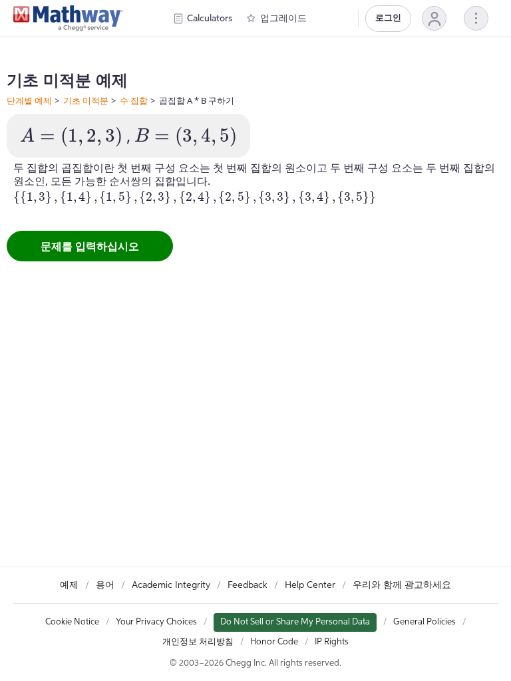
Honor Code (274, 642)
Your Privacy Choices (156, 622)
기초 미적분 (85, 100)
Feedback (247, 585)
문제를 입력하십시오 (90, 246)
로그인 (388, 18)
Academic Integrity (171, 585)
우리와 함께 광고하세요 (402, 585)
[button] (434, 18)
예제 (69, 585)
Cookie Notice (72, 622)
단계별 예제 (29, 100)
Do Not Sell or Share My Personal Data (295, 622)
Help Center (310, 585)
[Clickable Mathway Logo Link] (68, 18)
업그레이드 (283, 18)
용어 (105, 585)
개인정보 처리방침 (198, 642)
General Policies (424, 622)
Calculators (209, 18)
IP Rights (332, 642)
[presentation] (71, 137)
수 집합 (134, 100)
